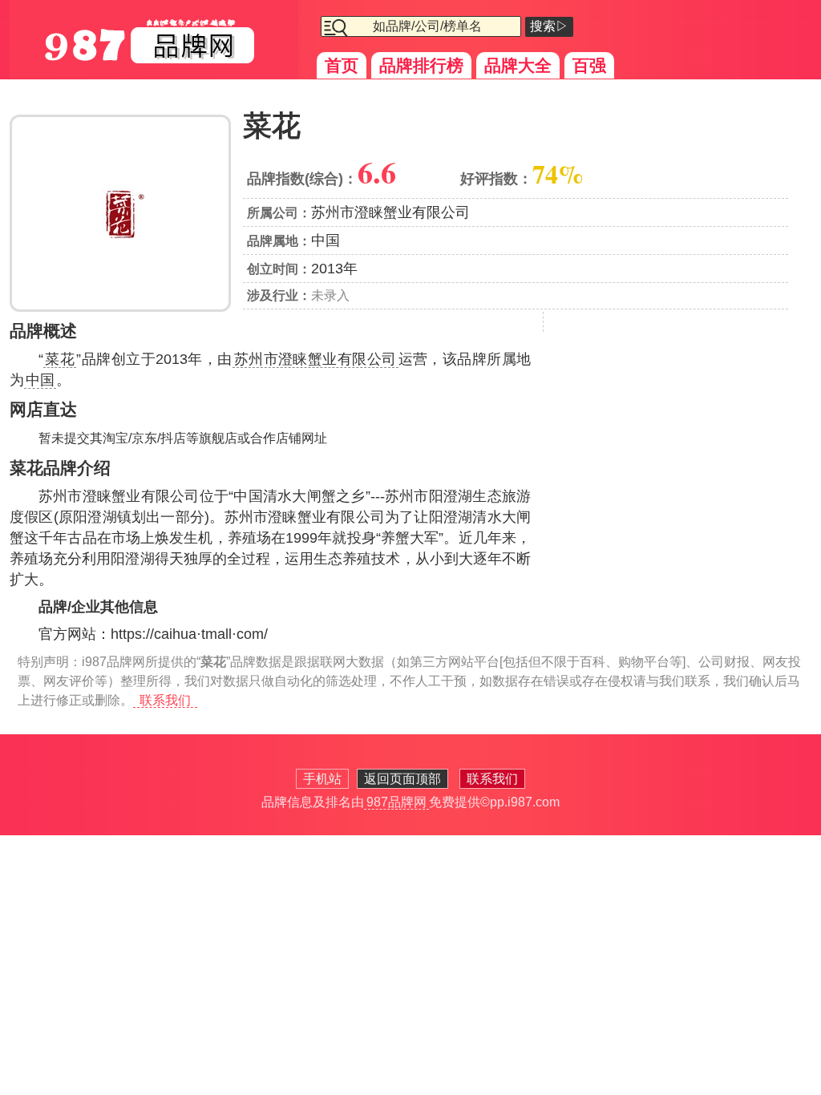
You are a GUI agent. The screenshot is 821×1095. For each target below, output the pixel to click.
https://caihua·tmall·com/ (189, 634)
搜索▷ (549, 26)
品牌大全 (518, 65)
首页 (341, 65)
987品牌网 (396, 802)
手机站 (322, 779)
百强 (589, 65)
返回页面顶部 (402, 779)
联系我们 (165, 700)
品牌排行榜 (421, 65)
